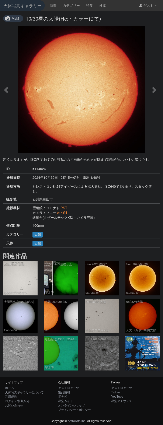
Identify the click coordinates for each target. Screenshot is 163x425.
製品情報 (64, 392)
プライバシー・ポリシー (74, 409)
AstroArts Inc (76, 420)
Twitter (115, 392)
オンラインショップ (71, 405)
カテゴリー (71, 5)
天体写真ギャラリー (22, 5)
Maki (15, 18)
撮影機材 (13, 208)
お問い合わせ (14, 405)
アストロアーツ (68, 387)
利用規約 (11, 396)
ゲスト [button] (148, 5)
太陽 (37, 234)
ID (8, 168)
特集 (89, 5)
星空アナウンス (121, 400)
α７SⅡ (62, 212)
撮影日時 (13, 177)
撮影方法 (13, 186)
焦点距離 (13, 225)
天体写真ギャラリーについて (24, 392)
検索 (102, 5)
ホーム (9, 387)
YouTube (117, 396)
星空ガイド (65, 400)
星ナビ (62, 396)
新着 (53, 5)
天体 (9, 243)
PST (63, 207)
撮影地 (11, 199)
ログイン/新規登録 (17, 400)
